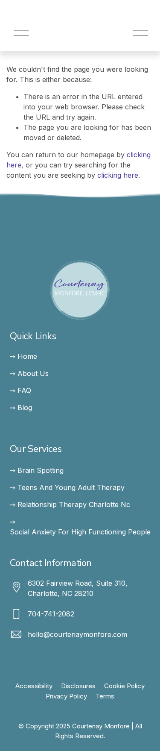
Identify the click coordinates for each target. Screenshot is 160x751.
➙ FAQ (20, 390)
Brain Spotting (40, 470)
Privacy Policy (66, 696)
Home (27, 356)
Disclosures (78, 686)
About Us (33, 373)
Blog (24, 407)
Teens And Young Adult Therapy (71, 487)
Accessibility (33, 686)
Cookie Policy (124, 686)
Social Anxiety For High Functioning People (80, 532)
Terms (105, 696)
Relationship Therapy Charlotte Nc (73, 504)
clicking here (117, 175)
